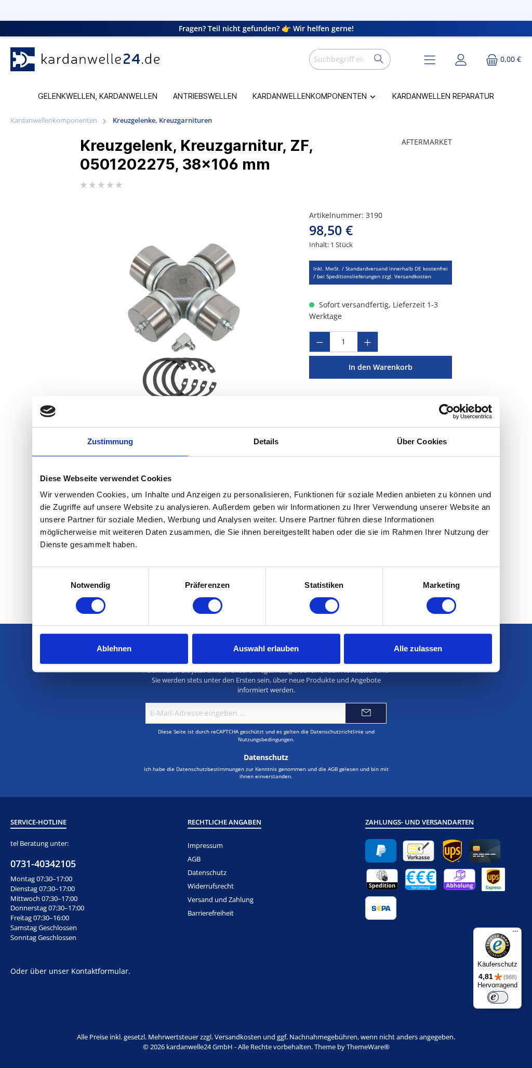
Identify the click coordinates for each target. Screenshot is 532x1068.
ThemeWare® (368, 1047)
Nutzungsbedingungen (265, 739)
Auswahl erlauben (266, 648)
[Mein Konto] (461, 59)
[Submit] (366, 713)
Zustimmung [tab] (110, 441)
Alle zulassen (418, 648)
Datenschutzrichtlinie (337, 731)
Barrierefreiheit (211, 913)
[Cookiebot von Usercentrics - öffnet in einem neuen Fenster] (446, 411)
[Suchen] (379, 59)
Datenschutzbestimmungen (210, 769)
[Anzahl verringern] (319, 341)
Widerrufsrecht (211, 886)
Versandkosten (238, 1037)
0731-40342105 (43, 863)
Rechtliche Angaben (224, 822)
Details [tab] (266, 441)
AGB (333, 769)
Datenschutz (207, 872)
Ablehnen (114, 648)
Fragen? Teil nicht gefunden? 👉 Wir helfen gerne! (266, 28)
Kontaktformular (99, 971)
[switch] (207, 605)
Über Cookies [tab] (422, 441)
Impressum (205, 845)
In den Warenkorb (381, 367)
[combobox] (338, 59)
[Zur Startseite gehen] (88, 59)
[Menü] (515, 934)
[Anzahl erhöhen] (367, 341)
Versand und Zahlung (221, 899)
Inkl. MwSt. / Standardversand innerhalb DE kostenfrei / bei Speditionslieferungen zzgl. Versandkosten (380, 272)
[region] (184, 321)
